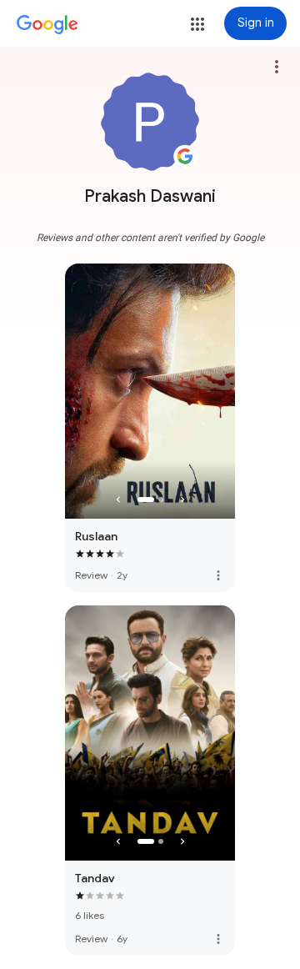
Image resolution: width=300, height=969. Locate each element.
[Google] (47, 25)
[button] (197, 24)
